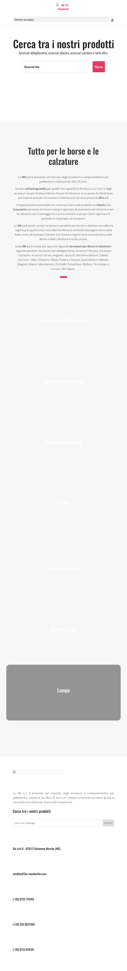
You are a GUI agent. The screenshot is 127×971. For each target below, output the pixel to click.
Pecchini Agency (67, 968)
